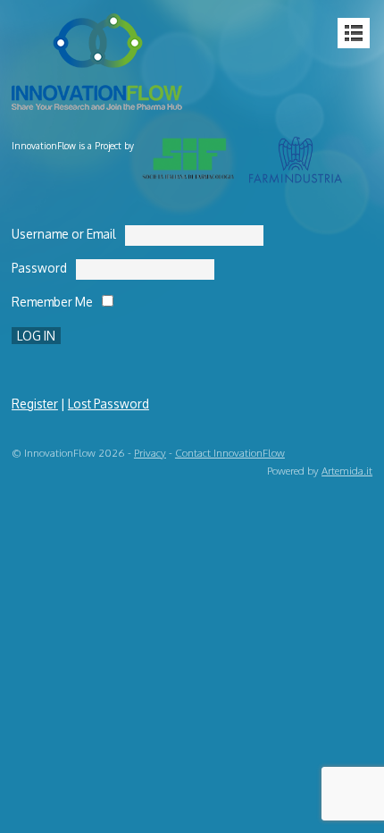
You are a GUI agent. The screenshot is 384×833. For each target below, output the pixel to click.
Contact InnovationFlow (230, 452)
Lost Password (108, 403)
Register (35, 403)
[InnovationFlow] (101, 99)
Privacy (150, 452)
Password (39, 267)
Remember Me (52, 301)
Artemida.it (346, 470)
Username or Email (64, 233)
